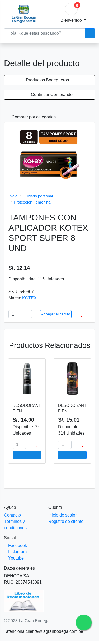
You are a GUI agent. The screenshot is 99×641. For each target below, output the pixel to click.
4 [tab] (61, 479)
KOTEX (29, 298)
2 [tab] (45, 479)
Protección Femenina (32, 202)
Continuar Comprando (51, 94)
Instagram (17, 552)
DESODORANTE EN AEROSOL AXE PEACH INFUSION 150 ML (72, 408)
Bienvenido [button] (71, 20)
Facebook (17, 545)
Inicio (12, 196)
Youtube (15, 558)
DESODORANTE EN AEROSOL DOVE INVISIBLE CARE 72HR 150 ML (27, 408)
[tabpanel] (27, 413)
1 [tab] (37, 479)
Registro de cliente (65, 521)
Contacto (12, 515)
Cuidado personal (38, 196)
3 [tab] (53, 479)
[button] (31, 117)
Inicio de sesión (63, 515)
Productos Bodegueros (48, 80)
